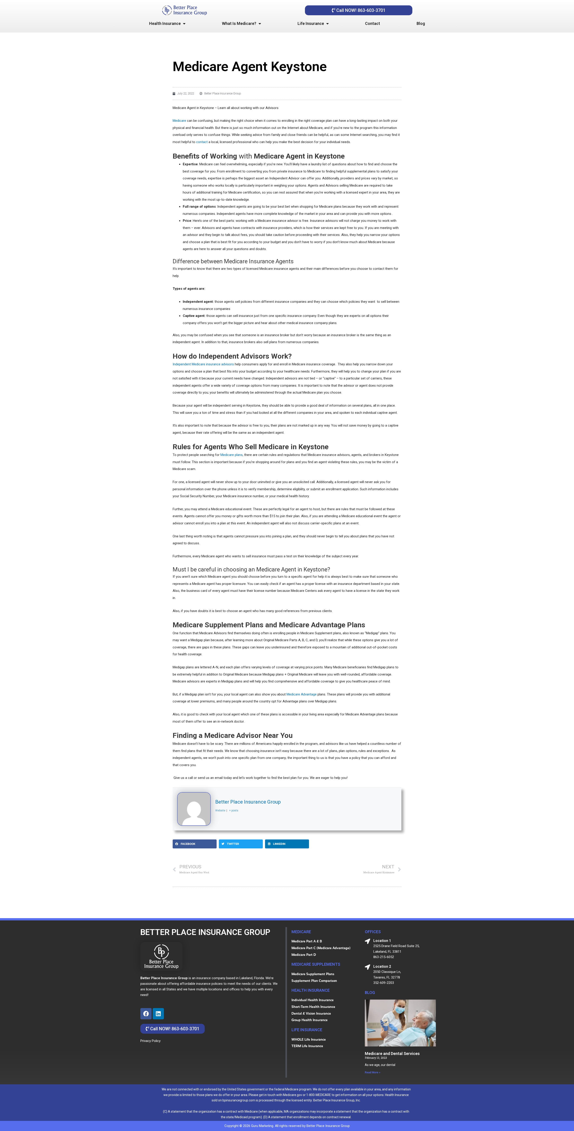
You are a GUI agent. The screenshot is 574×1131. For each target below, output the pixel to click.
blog (370, 992)
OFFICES (373, 931)
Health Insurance (165, 23)
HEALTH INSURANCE (310, 990)
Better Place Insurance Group (248, 802)
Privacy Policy (150, 1041)
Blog (421, 23)
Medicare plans (231, 455)
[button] (195, 843)
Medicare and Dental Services (392, 1053)
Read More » (372, 1072)
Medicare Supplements (315, 964)
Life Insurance (311, 23)
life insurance (306, 1029)
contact (202, 142)
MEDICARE (301, 931)
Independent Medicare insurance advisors (203, 364)
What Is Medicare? (239, 23)
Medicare (179, 121)
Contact (372, 23)
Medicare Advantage (302, 694)
